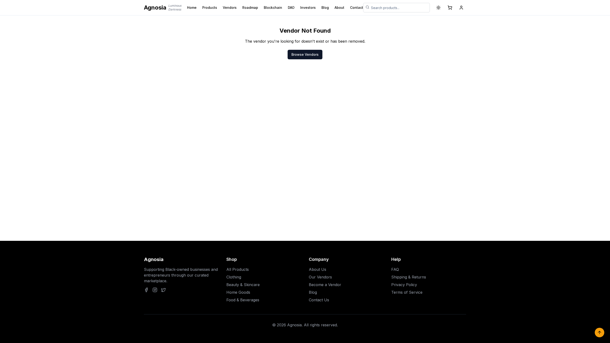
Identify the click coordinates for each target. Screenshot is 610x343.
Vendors (230, 7)
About (339, 7)
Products (209, 7)
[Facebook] (146, 290)
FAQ (395, 269)
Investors (308, 7)
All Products (237, 269)
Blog (325, 7)
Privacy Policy (404, 284)
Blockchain (273, 7)
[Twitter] (163, 290)
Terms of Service (406, 292)
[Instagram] (154, 290)
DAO (291, 7)
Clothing (233, 277)
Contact (356, 7)
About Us (317, 269)
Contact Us (319, 300)
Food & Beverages (242, 300)
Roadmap (250, 7)
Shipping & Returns (408, 277)
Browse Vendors (305, 54)
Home (192, 7)
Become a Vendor (325, 284)
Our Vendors (320, 277)
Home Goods (238, 292)
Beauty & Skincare (243, 284)
